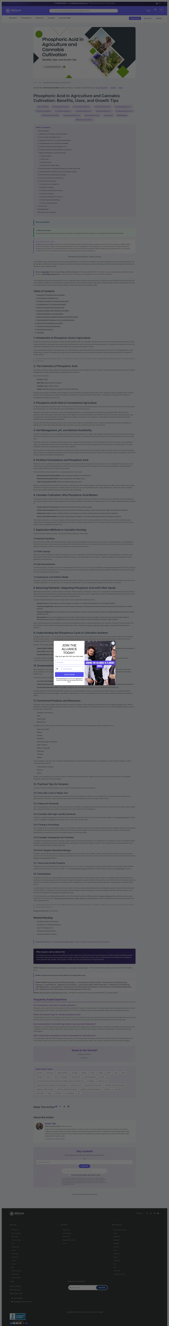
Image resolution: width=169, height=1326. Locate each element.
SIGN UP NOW (69, 674)
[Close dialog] (113, 643)
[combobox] (59, 669)
